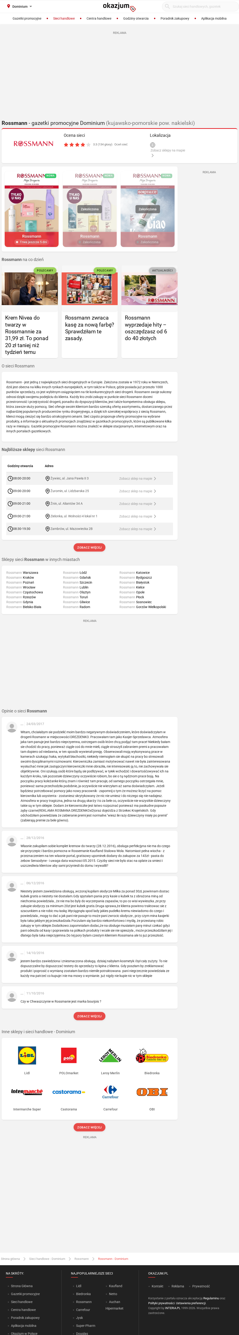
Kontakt (157, 1286)
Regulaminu (211, 1298)
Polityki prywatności (161, 1303)
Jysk (79, 1318)
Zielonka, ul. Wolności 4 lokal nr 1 (74, 516)
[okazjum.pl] (119, 7)
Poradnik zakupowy (25, 1318)
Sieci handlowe (21, 1302)
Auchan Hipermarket (114, 1305)
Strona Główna (22, 1286)
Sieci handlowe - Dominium (47, 1259)
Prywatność (201, 1286)
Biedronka (83, 1294)
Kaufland (115, 1286)
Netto (113, 1294)
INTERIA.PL (172, 1308)
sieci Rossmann (33, 449)
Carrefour (83, 1310)
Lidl (78, 1286)
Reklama (178, 1286)
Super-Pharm (85, 1326)
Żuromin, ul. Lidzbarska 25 (69, 491)
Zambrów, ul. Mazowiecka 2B (71, 529)
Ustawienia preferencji (191, 1303)
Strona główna (10, 1259)
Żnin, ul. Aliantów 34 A (66, 503)
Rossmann (81, 1259)
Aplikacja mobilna (23, 1326)
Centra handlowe (23, 1310)
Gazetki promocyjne (25, 1294)
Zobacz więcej (89, 547)
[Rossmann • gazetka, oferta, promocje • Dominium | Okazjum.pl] (33, 143)
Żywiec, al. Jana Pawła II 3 (69, 478)
